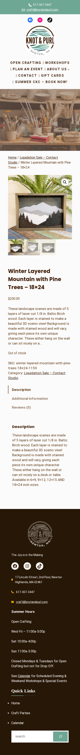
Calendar (24, 676)
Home (12, 157)
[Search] (60, 737)
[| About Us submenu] (69, 69)
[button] (65, 182)
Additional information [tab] (30, 398)
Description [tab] (21, 390)
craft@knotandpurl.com (42, 9)
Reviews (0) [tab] (21, 407)
